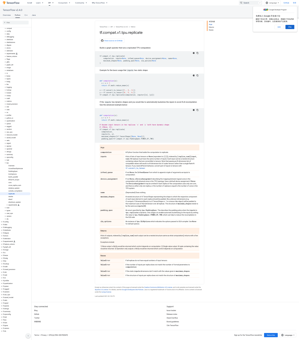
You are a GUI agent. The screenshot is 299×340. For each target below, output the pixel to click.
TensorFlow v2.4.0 (12, 10)
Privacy (44, 335)
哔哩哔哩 (37, 322)
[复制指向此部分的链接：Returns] (109, 231)
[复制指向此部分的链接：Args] (106, 147)
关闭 (279, 27)
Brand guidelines (173, 322)
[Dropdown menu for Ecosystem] (70, 3)
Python (17, 15)
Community (79, 3)
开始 (290, 27)
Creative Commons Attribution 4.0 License (158, 287)
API (49, 3)
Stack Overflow (172, 318)
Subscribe (271, 335)
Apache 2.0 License (101, 289)
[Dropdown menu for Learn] (43, 3)
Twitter (37, 318)
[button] (15, 28)
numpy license (106, 292)
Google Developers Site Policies (132, 289)
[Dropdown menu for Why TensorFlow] (107, 3)
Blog (35, 310)
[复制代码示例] (197, 53)
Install (29, 3)
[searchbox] (16, 22)
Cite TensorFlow (172, 325)
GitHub (286, 3)
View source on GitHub (113, 41)
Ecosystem (63, 3)
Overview (7, 15)
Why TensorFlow (98, 3)
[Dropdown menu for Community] (87, 3)
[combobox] (250, 3)
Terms (36, 335)
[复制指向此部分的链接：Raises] (108, 255)
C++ (26, 15)
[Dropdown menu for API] (53, 3)
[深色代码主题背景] (194, 53)
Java (34, 15)
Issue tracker (171, 310)
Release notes (172, 314)
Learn (38, 3)
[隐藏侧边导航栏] (28, 335)
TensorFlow (103, 27)
